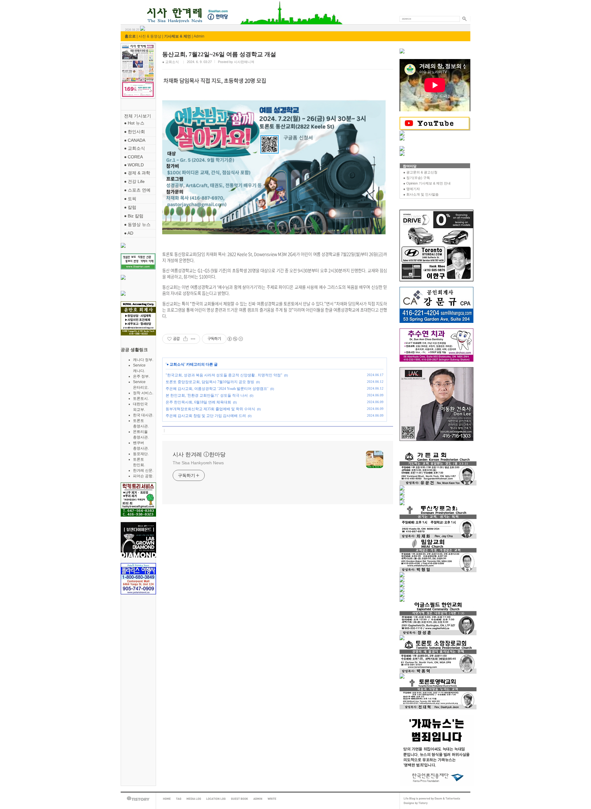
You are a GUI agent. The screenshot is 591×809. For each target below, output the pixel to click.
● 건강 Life (134, 181)
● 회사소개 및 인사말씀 (421, 194)
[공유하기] (185, 338)
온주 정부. (141, 376)
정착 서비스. (143, 393)
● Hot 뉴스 (134, 123)
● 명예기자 (411, 189)
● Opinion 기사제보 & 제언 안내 (427, 183)
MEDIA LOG (194, 799)
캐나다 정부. (143, 360)
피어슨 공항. (143, 476)
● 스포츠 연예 (137, 190)
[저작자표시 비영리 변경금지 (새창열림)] (235, 338)
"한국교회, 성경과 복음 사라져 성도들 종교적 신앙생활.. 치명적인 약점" (224, 375)
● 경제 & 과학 (137, 172)
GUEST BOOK (239, 799)
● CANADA (134, 140)
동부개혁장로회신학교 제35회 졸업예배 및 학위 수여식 (210, 409)
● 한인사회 (134, 131)
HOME (167, 799)
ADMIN (257, 799)
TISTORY (138, 798)
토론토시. (141, 398)
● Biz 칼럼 (133, 215)
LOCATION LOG (216, 799)
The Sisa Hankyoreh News (198, 462)
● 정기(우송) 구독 (416, 178)
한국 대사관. (143, 415)
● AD (128, 233)
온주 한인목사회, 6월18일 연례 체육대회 (198, 402)
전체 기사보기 (137, 115)
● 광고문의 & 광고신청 (420, 172)
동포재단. (141, 454)
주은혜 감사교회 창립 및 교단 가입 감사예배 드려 (206, 416)
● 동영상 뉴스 (137, 224)
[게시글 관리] (193, 338)
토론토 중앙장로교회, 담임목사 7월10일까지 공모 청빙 (210, 382)
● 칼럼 (130, 207)
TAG (178, 799)
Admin (199, 36)
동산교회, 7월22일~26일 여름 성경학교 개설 (219, 54)
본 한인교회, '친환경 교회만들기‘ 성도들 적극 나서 (207, 395)
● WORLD (134, 164)
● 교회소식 (134, 148)
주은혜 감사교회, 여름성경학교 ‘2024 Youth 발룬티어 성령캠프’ (217, 389)
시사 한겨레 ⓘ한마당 (132, 8)
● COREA (133, 156)
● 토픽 (130, 198)
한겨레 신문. (143, 470)
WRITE (271, 799)
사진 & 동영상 (150, 36)
